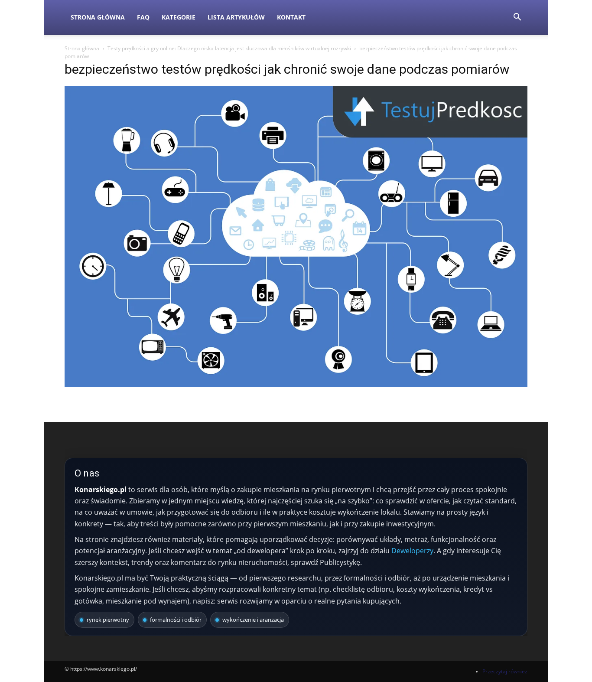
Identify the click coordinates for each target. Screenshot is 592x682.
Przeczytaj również (504, 671)
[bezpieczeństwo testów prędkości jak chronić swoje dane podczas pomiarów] (296, 384)
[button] (517, 18)
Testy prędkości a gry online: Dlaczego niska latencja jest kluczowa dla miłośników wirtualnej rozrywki (229, 48)
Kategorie (178, 17)
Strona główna (82, 48)
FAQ (143, 17)
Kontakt (291, 17)
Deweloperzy (412, 550)
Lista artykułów (236, 17)
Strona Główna (98, 17)
